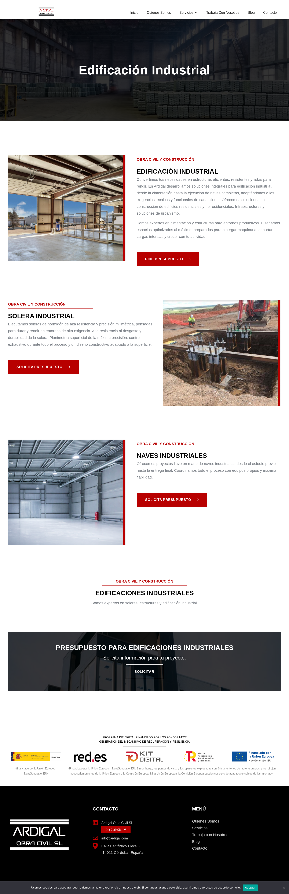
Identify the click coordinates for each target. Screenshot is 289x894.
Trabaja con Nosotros (222, 12)
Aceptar (250, 887)
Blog (251, 12)
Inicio (134, 12)
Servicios (186, 12)
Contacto (270, 12)
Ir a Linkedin (113, 829)
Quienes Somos (159, 12)
